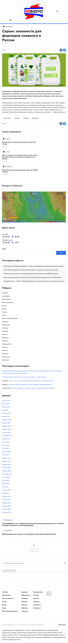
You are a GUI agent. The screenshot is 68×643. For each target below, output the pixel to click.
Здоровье (5, 322)
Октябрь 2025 (6, 432)
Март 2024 (5, 493)
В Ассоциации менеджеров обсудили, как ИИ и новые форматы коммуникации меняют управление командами (34, 266)
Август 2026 (6, 400)
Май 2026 (5, 410)
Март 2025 (5, 455)
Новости (5, 334)
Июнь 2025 (5, 445)
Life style (5, 293)
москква (17, 118)
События (5, 350)
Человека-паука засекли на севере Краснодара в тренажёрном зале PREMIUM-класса (30, 274)
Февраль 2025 (6, 458)
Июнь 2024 (5, 484)
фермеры (35, 118)
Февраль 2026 (6, 420)
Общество (5, 337)
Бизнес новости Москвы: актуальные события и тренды (19, 143)
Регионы (5, 347)
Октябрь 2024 (6, 471)
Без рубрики (6, 296)
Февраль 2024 (6, 496)
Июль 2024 (5, 480)
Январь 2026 (6, 423)
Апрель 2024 (6, 490)
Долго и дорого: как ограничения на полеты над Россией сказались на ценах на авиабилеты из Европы (19, 157)
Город (4, 315)
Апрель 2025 (6, 452)
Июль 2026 (5, 404)
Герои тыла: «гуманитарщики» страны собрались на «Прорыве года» (31, 381)
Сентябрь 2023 (7, 512)
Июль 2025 (5, 442)
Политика (5, 341)
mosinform (5, 371)
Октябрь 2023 (6, 509)
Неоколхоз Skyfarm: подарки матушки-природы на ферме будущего (30, 384)
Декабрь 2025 (6, 426)
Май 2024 (5, 487)
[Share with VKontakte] (60, 50)
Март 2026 (5, 416)
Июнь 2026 (5, 407)
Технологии (6, 357)
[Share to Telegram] (64, 50)
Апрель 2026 (6, 413)
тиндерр (26, 118)
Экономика (5, 360)
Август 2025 (6, 439)
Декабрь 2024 (6, 464)
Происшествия (6, 344)
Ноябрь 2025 (6, 429)
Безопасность (6, 299)
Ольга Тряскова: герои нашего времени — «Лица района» (28, 377)
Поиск (4, 249)
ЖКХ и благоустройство (10, 318)
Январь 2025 (6, 461)
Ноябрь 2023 (6, 506)
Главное (4, 312)
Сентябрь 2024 (7, 474)
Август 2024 (6, 477)
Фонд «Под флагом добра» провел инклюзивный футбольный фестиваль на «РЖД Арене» (32, 277)
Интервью (5, 328)
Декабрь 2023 (6, 503)
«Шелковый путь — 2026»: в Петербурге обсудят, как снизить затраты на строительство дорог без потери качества (34, 281)
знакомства (7, 118)
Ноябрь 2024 (6, 467)
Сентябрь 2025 (7, 436)
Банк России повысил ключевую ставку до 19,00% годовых (20, 171)
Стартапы (5, 353)
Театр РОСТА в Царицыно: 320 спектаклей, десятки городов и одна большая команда (30, 270)
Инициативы (6, 325)
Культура (5, 331)
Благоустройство (7, 302)
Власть (4, 309)
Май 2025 (5, 448)
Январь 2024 (6, 499)
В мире (4, 306)
